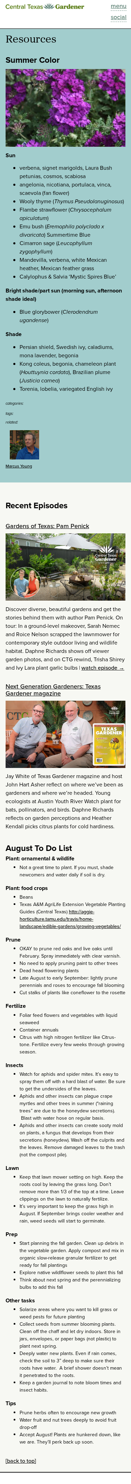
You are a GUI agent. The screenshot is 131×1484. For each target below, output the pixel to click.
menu (118, 5)
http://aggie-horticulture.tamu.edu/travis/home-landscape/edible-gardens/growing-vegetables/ (70, 919)
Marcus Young (19, 466)
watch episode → (102, 668)
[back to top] (21, 1461)
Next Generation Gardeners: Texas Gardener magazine (53, 690)
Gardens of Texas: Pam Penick (47, 526)
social (118, 17)
